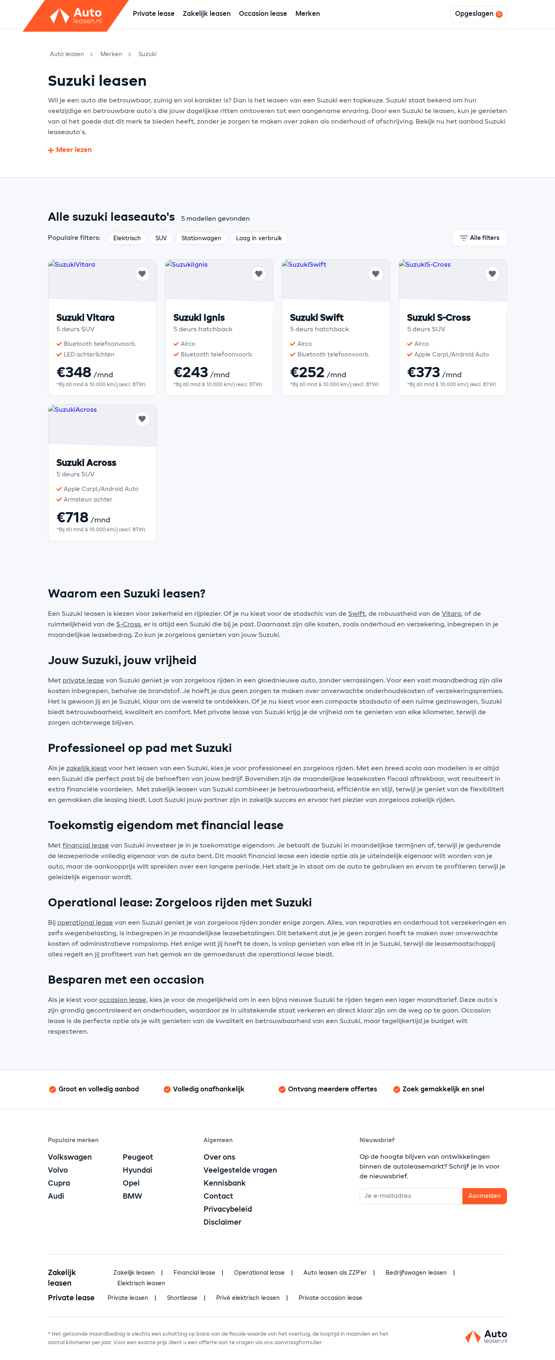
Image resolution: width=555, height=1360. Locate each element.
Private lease (154, 14)
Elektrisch (127, 238)
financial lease (86, 846)
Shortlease (182, 1298)
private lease (83, 681)
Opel (131, 1183)
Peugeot (138, 1157)
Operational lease (259, 1273)
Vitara (451, 614)
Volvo (58, 1170)
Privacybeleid (228, 1209)
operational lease (85, 923)
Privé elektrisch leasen (248, 1298)
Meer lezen (74, 150)
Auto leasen (67, 54)
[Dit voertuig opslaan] (142, 274)
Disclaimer (222, 1222)
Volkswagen (70, 1157)
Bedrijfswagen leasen (416, 1273)
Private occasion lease (330, 1298)
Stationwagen (201, 238)
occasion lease (122, 1000)
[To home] (76, 16)
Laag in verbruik (259, 238)
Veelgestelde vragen (240, 1170)
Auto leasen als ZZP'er (335, 1273)
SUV (161, 238)
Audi (56, 1196)
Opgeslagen (474, 14)
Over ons (219, 1157)
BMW (132, 1196)
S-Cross (128, 624)
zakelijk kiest (86, 768)
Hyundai (137, 1170)
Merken (307, 14)
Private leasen (128, 1298)
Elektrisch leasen (141, 1283)
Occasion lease (263, 14)
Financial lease (194, 1273)
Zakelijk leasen (207, 14)
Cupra (59, 1183)
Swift (356, 614)
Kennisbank (225, 1183)
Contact (218, 1196)
